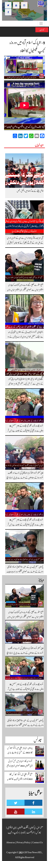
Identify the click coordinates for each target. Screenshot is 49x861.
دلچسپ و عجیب (13, 832)
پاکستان (32, 827)
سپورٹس (38, 832)
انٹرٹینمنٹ (30, 832)
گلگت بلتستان (22, 827)
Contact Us (37, 842)
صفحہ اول (39, 827)
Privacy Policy (23, 842)
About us (10, 842)
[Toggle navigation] (41, 24)
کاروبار (22, 832)
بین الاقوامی (11, 827)
